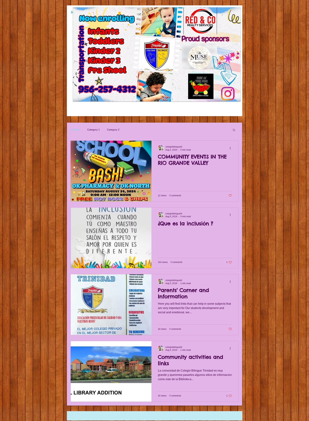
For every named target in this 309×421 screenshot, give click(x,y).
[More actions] (231, 148)
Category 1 (93, 129)
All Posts (75, 129)
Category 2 (113, 129)
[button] (167, 54)
